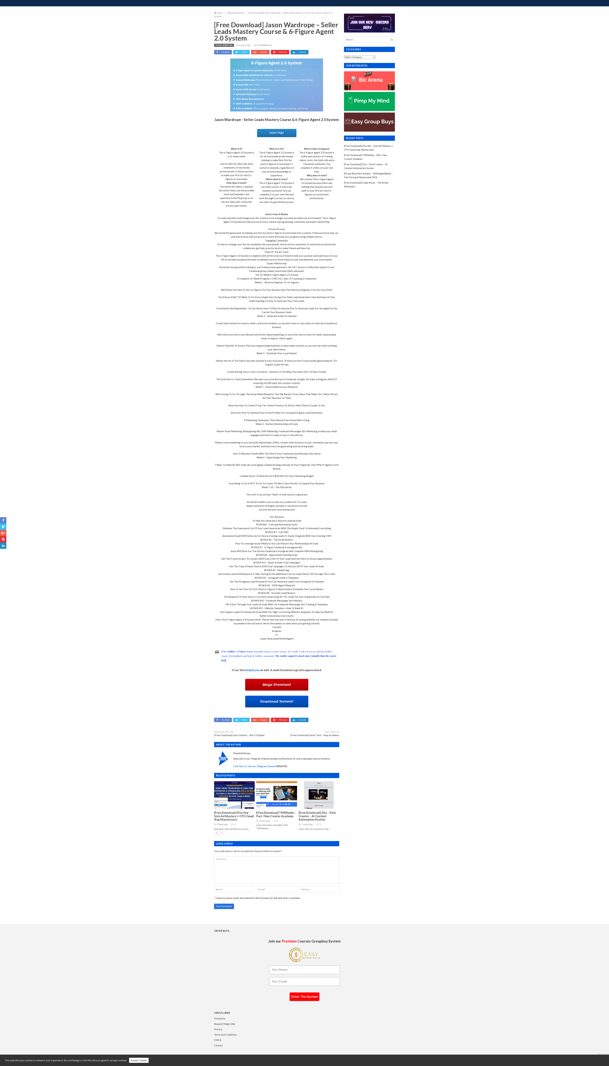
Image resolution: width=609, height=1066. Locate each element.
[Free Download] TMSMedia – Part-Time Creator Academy (276, 814)
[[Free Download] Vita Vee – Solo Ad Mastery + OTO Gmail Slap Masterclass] (234, 795)
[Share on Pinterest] (3, 539)
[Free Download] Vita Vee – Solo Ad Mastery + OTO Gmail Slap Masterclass (234, 816)
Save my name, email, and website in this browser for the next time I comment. (258, 897)
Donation (286, 670)
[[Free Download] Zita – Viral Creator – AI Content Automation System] (319, 795)
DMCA (217, 1040)
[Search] (392, 39)
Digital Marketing (224, 45)
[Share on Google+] (3, 533)
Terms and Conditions (225, 1034)
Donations (219, 1018)
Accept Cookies (139, 1060)
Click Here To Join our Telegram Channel (254, 766)
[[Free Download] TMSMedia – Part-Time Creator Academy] (276, 795)
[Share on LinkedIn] (3, 546)
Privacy (218, 1029)
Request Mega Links (224, 1023)
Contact (218, 1045)
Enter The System (304, 996)
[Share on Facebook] (3, 520)
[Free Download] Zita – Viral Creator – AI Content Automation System (317, 816)
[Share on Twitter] (3, 526)
